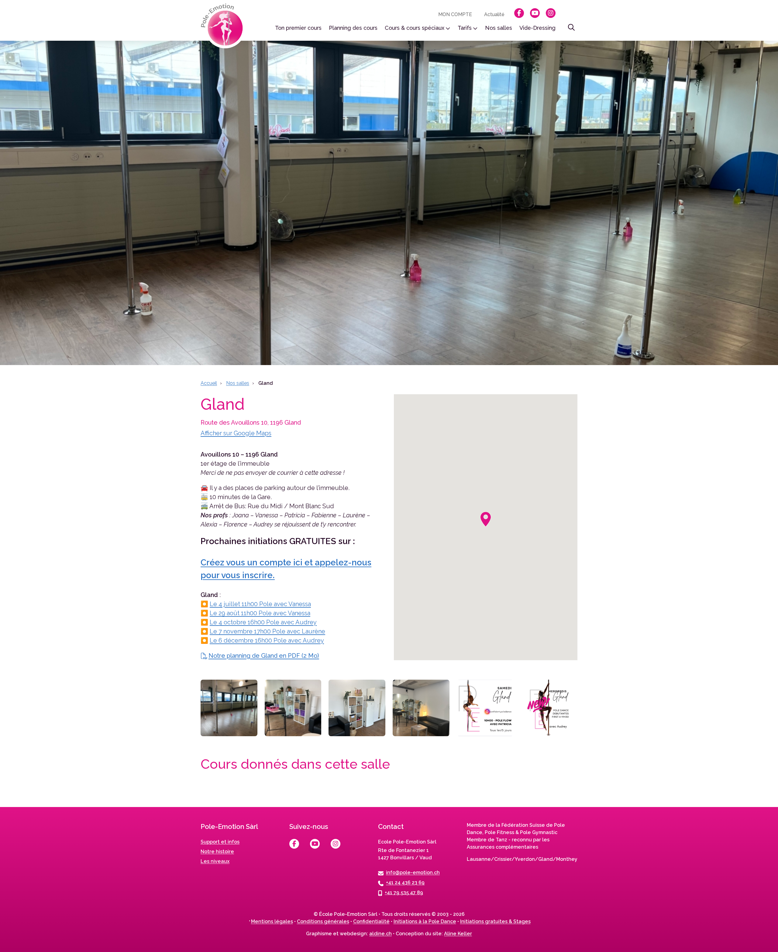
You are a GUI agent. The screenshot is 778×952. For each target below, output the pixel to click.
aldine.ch (380, 933)
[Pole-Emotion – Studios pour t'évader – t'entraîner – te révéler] (224, 26)
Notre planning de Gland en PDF (263, 655)
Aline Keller (458, 933)
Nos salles (237, 383)
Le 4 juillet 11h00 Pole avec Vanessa (260, 604)
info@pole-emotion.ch (413, 872)
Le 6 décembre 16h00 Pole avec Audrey (267, 640)
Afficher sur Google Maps (236, 433)
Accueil (209, 383)
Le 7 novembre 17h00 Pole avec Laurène (267, 631)
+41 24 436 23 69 (405, 882)
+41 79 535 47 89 (404, 892)
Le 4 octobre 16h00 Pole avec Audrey (263, 622)
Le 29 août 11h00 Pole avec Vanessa (260, 613)
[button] (485, 519)
